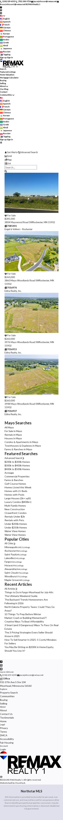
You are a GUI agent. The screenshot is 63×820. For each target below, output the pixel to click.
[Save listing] (6, 215)
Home (3, 721)
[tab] (31, 156)
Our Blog (4, 89)
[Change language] (2, 15)
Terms (3, 731)
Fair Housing (6, 742)
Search (3, 69)
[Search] (6, 171)
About (3, 86)
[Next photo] (54, 195)
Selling (3, 83)
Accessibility (7, 738)
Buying (3, 80)
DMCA (3, 735)
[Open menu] (1, 142)
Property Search (9, 692)
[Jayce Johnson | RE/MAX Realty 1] (31, 773)
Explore (3, 689)
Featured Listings (8, 72)
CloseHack (20, 783)
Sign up (3, 57)
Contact (3, 92)
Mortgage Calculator (9, 77)
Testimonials (7, 717)
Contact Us (6, 713)
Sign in (10, 57)
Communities (6, 95)
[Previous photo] (8, 195)
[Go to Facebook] (1, 7)
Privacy (4, 728)
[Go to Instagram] (1, 10)
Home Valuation (7, 75)
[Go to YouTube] (1, 13)
